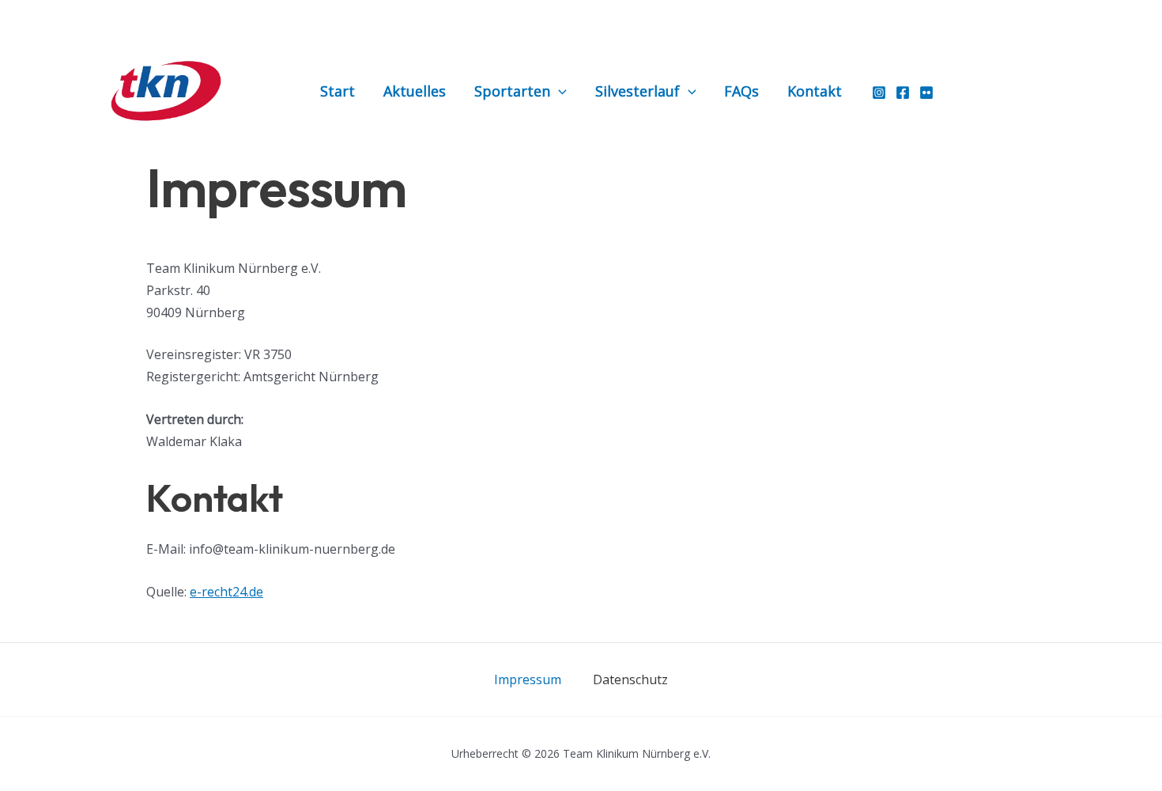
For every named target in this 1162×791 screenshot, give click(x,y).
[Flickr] (926, 92)
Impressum (527, 679)
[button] (558, 91)
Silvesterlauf (637, 90)
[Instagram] (879, 92)
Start (337, 90)
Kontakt (814, 90)
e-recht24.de (226, 591)
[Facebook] (903, 92)
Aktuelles (414, 90)
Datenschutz (630, 679)
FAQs (741, 90)
